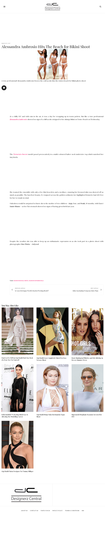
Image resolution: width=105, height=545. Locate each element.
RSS (83, 510)
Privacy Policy (57, 510)
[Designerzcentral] (52, 6)
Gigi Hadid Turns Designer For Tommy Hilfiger (17, 471)
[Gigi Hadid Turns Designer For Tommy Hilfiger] (17, 445)
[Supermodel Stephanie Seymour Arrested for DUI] (87, 388)
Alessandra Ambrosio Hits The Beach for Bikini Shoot (46, 46)
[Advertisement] (52, 27)
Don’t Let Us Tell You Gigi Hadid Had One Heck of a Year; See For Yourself (17, 359)
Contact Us (34, 510)
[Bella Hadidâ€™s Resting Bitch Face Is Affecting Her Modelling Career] (17, 388)
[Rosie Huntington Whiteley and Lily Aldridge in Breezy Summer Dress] (87, 331)
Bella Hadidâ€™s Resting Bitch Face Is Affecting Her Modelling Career (15, 416)
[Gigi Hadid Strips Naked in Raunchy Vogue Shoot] (52, 388)
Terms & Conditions (72, 510)
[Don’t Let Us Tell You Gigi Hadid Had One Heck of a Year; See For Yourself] (17, 331)
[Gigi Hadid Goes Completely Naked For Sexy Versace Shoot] (52, 331)
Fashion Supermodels (36, 280)
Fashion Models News (21, 280)
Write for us (45, 510)
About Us (24, 510)
